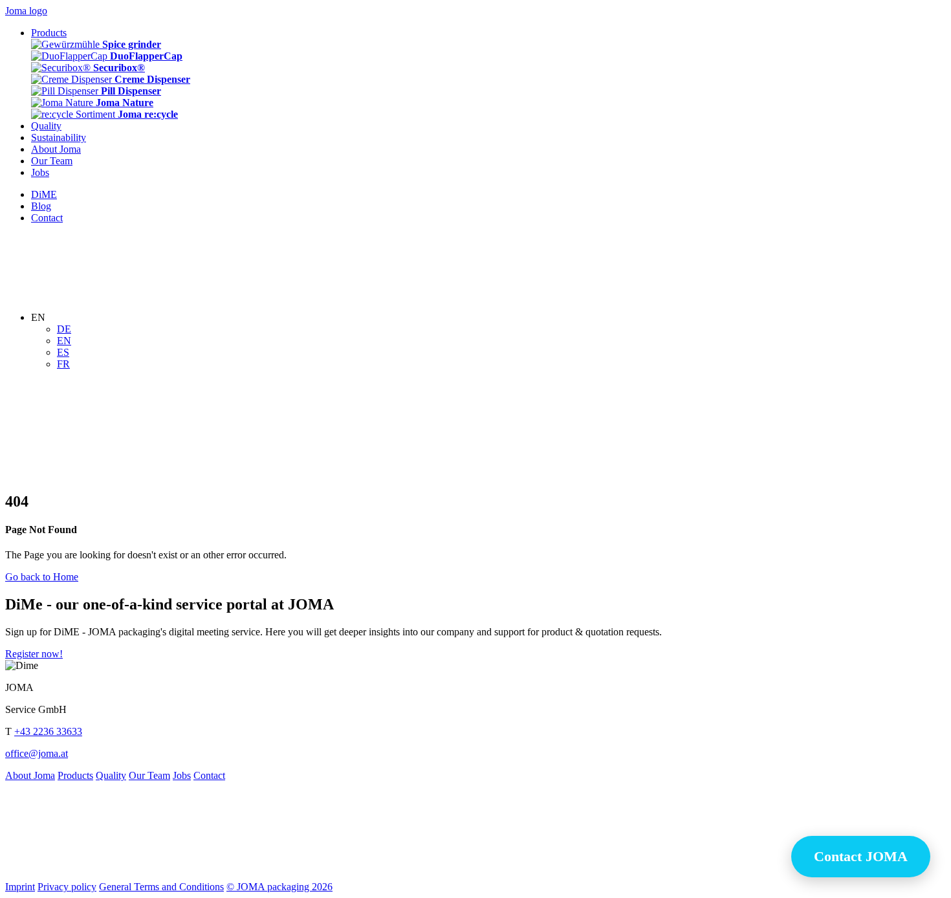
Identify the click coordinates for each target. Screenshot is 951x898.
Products (75, 775)
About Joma (30, 775)
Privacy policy (67, 886)
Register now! (34, 653)
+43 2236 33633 (48, 731)
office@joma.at (36, 753)
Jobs (182, 775)
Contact (209, 775)
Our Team (149, 775)
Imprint (20, 886)
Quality (111, 775)
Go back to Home (41, 576)
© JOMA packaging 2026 (279, 886)
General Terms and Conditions (161, 886)
